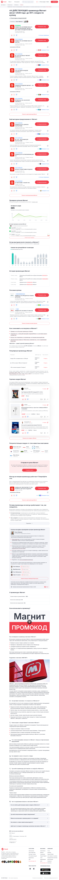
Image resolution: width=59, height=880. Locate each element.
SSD (29, 859)
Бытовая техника (32, 854)
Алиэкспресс (43, 850)
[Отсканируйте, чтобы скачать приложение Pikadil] (45, 869)
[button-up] (12, 35)
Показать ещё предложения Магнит (29, 195)
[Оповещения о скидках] (37, 2)
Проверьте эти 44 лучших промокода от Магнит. (22, 331)
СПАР (29, 373)
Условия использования (37, 877)
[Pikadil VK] (30, 868)
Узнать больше (48, 6)
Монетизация (50, 859)
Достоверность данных (52, 855)
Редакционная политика (52, 857)
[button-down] (16, 35)
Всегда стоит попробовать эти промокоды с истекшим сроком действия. (27, 337)
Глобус (23, 373)
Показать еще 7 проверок (29, 237)
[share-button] (47, 399)
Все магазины (43, 862)
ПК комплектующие (33, 855)
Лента (26, 373)
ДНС (41, 861)
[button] (23, 2)
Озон (41, 857)
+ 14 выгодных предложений (17, 18)
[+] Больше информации (44, 35)
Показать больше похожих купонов (29, 323)
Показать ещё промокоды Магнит (29, 114)
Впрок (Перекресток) (13, 373)
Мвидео (42, 852)
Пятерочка (11, 372)
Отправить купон (29, 470)
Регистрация (43, 1)
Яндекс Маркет (43, 855)
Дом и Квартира (32, 852)
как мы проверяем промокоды (26, 559)
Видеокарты (31, 857)
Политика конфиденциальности (51, 877)
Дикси (16, 372)
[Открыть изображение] (48, 235)
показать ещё (35, 201)
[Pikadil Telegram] (33, 868)
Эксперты (50, 861)
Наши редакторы (15, 539)
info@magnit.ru (12, 842)
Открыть (45, 358)
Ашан (20, 373)
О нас (49, 850)
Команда (49, 852)
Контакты (49, 862)
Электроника (31, 850)
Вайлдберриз (43, 859)
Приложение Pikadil (45, 865)
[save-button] (45, 399)
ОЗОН (19, 372)
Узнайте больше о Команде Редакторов (29, 578)
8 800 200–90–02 (12, 839)
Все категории (32, 861)
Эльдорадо (42, 854)
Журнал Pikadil (50, 854)
